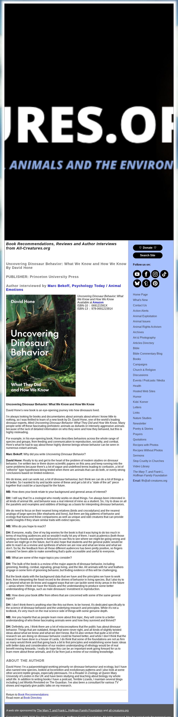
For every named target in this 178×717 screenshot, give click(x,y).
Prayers (138, 434)
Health (137, 385)
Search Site (147, 255)
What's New (140, 299)
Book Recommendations (33, 694)
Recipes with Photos (145, 444)
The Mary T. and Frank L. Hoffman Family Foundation (70, 710)
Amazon (98, 302)
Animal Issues (141, 321)
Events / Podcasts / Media (149, 380)
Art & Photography (144, 337)
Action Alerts (140, 310)
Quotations (139, 439)
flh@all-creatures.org (154, 480)
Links (136, 412)
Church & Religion (144, 369)
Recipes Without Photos (148, 450)
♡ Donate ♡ (147, 247)
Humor (137, 396)
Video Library (141, 466)
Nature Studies (142, 418)
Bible (136, 348)
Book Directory (32, 697)
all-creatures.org (119, 710)
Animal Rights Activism (147, 326)
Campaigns (140, 364)
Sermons (138, 455)
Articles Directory (143, 343)
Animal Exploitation (145, 316)
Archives (138, 332)
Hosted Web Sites (144, 391)
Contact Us (140, 305)
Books (137, 359)
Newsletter (139, 423)
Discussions (140, 375)
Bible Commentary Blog (147, 353)
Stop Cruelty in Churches (148, 460)
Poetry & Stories (143, 428)
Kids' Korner (140, 401)
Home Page (140, 294)
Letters (137, 407)
